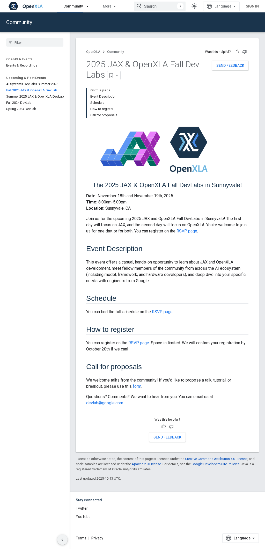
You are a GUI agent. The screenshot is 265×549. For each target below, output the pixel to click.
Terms (81, 538)
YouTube (83, 517)
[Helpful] (237, 52)
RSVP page (186, 231)
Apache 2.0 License (146, 464)
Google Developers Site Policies (215, 464)
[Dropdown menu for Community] (90, 6)
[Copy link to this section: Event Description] (147, 249)
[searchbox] (34, 42)
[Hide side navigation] (62, 540)
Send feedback (230, 65)
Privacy (97, 538)
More (107, 6)
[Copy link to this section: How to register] (139, 330)
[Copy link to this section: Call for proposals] (147, 367)
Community (73, 6)
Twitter (82, 508)
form (137, 386)
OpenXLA (93, 52)
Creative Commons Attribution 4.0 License (216, 459)
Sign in (252, 6)
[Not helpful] (244, 52)
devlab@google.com (104, 402)
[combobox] (160, 6)
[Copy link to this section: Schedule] (121, 299)
